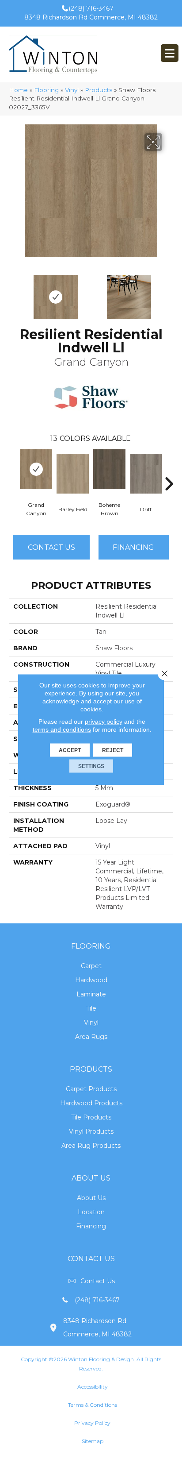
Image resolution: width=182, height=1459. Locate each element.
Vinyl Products (91, 1131)
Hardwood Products (91, 1103)
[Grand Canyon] (36, 469)
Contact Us (51, 547)
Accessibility (92, 1386)
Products (98, 89)
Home (18, 89)
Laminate (91, 994)
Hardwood (91, 980)
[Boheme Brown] (109, 469)
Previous (13, 292)
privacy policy (103, 721)
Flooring (46, 89)
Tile (91, 1008)
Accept (70, 750)
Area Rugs (91, 1037)
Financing (91, 1226)
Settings (91, 766)
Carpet (91, 966)
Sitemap (92, 1441)
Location (91, 1212)
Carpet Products (91, 1089)
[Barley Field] (72, 474)
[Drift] (146, 474)
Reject (112, 750)
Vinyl (72, 89)
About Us (91, 1198)
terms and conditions (62, 729)
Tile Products (91, 1117)
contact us (97, 1281)
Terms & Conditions (92, 1404)
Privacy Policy (92, 1423)
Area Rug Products (91, 1146)
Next (168, 292)
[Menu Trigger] (169, 53)
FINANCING (133, 547)
